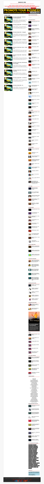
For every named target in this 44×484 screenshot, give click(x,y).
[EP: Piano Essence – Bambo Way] (29, 134)
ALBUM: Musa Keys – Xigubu (35, 46)
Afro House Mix (30, 447)
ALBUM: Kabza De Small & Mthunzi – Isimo (35, 106)
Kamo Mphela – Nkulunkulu (35, 170)
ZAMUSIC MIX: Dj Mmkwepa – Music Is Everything (35, 308)
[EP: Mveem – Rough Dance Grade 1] (29, 141)
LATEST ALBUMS (30, 110)
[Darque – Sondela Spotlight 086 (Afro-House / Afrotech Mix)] (29, 358)
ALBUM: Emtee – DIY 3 (34, 71)
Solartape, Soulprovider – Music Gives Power (19, 55)
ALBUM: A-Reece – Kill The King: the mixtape (36, 78)
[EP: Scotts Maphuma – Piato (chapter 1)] (29, 37)
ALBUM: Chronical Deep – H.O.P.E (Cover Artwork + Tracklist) (35, 188)
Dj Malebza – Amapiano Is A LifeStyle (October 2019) (35, 288)
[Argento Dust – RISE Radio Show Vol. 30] (29, 433)
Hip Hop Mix (30, 461)
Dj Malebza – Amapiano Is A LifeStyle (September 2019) (35, 295)
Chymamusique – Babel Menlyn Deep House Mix (35, 372)
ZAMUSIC (18, 25)
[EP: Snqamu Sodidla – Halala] (29, 120)
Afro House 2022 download (34, 399)
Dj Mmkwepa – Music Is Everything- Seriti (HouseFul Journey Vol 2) (35, 305)
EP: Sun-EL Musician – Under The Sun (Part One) (35, 40)
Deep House (30, 455)
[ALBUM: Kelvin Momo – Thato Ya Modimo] (29, 238)
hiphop (37, 460)
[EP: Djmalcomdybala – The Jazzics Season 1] (29, 130)
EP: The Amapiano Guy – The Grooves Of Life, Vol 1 (35, 25)
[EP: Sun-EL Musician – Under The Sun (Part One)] (29, 224)
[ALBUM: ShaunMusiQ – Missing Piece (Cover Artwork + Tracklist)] (29, 200)
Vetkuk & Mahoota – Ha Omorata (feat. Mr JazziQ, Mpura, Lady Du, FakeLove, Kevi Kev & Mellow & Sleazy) (35, 182)
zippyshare (30, 468)
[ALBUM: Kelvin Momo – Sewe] (29, 83)
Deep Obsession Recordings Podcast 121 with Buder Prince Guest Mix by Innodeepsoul (35, 413)
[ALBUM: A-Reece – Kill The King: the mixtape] (29, 79)
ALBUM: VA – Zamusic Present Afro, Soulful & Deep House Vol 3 (35, 247)
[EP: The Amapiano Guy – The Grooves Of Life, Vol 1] (29, 26)
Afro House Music (35, 447)
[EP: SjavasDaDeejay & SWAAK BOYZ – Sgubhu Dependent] (29, 51)
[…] (25, 28)
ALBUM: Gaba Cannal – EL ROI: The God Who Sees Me (35, 43)
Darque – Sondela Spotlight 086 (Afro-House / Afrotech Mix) (35, 357)
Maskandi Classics (31, 464)
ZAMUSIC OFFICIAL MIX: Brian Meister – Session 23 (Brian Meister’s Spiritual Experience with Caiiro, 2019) (35, 265)
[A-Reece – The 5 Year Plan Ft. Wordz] (29, 175)
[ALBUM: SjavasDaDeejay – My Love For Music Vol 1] (29, 86)
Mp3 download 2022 (34, 386)
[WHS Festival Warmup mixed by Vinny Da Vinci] (29, 406)
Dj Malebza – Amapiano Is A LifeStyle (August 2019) (35, 299)
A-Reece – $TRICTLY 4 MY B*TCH (36, 177)
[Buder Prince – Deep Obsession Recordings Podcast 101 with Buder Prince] (29, 429)
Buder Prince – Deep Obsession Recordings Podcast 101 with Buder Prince (35, 429)
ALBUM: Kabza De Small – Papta (36, 21)
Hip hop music (34, 461)
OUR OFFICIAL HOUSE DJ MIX (32, 258)
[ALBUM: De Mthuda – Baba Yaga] (29, 97)
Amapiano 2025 (30, 451)
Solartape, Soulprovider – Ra (18, 85)
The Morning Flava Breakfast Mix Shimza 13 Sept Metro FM (35, 409)
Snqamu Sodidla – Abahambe (35, 344)
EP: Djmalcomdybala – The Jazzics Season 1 (35, 129)
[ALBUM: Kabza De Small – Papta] (29, 210)
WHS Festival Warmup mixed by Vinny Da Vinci (36, 405)
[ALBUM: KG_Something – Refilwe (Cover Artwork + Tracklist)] (29, 196)
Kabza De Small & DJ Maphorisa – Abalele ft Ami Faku (35, 156)
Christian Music (35, 452)
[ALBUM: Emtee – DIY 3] (29, 72)
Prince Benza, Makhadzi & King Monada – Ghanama (35, 167)
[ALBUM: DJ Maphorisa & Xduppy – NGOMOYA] (29, 65)
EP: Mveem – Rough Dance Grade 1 (35, 140)
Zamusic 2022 (34, 378)
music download (34, 388)
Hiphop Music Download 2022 (34, 394)
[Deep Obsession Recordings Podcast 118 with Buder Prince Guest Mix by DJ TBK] (29, 421)
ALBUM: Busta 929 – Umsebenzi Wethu (35, 99)
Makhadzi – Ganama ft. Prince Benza (35, 164)
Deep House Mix (34, 455)
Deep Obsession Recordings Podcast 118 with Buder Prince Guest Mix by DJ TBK (35, 421)
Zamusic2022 (34, 379)
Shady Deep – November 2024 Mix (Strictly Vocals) (35, 365)
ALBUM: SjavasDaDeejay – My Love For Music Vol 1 (35, 85)
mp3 (38, 465)
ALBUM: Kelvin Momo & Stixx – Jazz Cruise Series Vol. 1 (35, 75)
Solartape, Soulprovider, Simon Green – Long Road (20, 70)
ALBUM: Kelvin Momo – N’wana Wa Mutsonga (35, 33)
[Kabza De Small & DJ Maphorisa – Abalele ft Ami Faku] (29, 157)
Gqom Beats (30, 460)
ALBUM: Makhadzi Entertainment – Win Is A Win (35, 57)
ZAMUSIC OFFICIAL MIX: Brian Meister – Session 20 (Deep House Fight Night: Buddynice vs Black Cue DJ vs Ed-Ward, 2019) (35, 278)
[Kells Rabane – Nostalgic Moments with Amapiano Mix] (29, 440)
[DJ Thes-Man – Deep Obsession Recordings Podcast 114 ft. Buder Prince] (29, 425)
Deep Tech (35, 456)
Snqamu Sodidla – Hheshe (35, 348)
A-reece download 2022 (34, 383)
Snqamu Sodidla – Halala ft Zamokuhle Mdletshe (35, 352)
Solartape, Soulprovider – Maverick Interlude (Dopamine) (19, 17)
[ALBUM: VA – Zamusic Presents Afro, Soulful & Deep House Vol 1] (29, 255)
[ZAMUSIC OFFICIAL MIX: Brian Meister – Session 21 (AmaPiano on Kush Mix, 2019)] (29, 274)
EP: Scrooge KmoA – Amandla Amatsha (35, 136)
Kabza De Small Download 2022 (34, 380)
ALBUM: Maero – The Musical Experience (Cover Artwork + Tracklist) (35, 204)
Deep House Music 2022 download (34, 401)
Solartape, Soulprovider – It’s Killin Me (20, 77)
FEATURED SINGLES (31, 147)
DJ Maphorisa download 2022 (34, 393)
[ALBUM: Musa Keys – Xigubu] (29, 231)
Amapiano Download (34, 382)
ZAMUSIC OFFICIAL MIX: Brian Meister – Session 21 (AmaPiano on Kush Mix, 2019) (36, 274)
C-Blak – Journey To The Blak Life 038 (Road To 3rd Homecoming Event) (35, 369)
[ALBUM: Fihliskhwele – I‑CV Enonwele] (29, 123)
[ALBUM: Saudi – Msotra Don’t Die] (29, 93)
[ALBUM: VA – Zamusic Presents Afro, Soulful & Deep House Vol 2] (29, 251)
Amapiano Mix (34, 451)
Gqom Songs (34, 460)
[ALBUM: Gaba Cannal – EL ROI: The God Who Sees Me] (29, 44)
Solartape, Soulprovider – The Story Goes (20, 24)
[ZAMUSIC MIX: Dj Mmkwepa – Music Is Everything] (29, 309)
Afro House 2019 (31, 446)
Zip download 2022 (34, 387)
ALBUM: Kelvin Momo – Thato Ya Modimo (36, 54)
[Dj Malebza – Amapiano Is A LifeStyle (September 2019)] (29, 296)
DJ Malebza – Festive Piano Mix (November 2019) (35, 285)
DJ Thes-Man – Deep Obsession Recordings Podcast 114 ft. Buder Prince (35, 425)
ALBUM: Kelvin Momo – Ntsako (35, 67)
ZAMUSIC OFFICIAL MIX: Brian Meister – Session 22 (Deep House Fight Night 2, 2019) (35, 270)
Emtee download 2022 (34, 389)
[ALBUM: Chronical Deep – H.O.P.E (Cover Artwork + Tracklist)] (29, 189)
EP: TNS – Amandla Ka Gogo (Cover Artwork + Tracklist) (35, 192)
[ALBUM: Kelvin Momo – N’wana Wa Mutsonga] (29, 217)
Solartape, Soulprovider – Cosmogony (19, 39)
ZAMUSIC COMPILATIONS (31, 244)
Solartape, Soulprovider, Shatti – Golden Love (20, 48)
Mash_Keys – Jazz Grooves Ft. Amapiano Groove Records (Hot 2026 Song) (36, 29)
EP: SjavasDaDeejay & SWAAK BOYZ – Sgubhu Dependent (35, 50)
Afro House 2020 (35, 446)
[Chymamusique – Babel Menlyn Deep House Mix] (29, 373)
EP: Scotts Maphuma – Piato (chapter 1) (35, 36)
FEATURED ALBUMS (31, 207)
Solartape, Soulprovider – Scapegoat (19, 32)
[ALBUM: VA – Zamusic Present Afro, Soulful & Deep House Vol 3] (29, 247)
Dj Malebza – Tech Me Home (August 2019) (35, 292)
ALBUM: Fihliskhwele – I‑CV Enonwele (35, 122)
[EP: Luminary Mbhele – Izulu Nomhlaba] (29, 116)
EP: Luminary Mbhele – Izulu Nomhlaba (35, 115)
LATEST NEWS (30, 186)
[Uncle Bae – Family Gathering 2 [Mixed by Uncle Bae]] (29, 437)
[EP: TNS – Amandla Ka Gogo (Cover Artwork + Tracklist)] (29, 193)
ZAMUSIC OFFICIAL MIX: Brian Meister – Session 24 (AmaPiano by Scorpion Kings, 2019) (36, 261)
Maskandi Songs (35, 465)
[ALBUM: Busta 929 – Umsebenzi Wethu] (29, 100)
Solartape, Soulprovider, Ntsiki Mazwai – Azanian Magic (20, 63)
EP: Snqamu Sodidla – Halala (35, 341)
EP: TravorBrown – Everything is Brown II (36, 126)
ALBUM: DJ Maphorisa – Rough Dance (35, 61)
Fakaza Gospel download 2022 (34, 396)
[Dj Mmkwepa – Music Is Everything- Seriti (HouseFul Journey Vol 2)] (29, 305)
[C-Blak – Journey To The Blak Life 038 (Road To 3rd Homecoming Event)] (29, 369)
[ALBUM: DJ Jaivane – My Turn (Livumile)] (29, 104)
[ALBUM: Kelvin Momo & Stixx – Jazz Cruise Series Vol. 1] (29, 76)
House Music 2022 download (34, 400)
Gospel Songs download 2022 (34, 395)
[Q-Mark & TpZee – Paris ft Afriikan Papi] (29, 153)
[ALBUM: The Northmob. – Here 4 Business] (29, 113)
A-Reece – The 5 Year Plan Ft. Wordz (35, 174)
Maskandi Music (31, 465)
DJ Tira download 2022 (34, 390)
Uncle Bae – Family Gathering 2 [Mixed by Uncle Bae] (35, 436)
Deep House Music (31, 456)
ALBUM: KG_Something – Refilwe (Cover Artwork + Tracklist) (36, 195)
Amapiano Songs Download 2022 (34, 381)
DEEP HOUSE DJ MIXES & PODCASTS (33, 403)
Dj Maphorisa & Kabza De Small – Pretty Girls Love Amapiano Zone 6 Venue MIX (35, 160)
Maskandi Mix (35, 464)
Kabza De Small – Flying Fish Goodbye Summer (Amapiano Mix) (35, 361)
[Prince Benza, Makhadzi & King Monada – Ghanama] (29, 168)
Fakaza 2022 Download (34, 392)
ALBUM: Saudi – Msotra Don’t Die (35, 92)
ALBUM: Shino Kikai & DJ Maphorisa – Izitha (35, 89)
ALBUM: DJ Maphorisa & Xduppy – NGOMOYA (35, 64)
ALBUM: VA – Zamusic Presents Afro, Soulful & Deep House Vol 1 (35, 255)
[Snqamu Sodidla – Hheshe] (29, 349)
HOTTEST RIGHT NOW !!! (31, 19)
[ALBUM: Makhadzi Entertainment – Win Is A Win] (29, 58)
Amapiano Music (31, 452)
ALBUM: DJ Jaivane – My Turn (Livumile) (35, 103)
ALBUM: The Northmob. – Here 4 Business (36, 112)
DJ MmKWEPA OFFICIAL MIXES (32, 302)
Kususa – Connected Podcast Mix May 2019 (35, 416)
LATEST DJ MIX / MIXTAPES (32, 355)
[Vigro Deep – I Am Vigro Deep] (29, 150)
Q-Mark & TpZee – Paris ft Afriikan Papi (35, 152)
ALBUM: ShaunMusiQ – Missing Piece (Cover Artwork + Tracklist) (35, 200)
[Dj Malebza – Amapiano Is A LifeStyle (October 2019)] (29, 289)
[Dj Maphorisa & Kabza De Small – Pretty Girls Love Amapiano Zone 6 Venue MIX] (29, 160)
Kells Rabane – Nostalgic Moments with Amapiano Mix (35, 439)
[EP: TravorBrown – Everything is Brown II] (29, 127)
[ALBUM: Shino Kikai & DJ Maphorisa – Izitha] (29, 90)
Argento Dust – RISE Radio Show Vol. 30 (36, 432)
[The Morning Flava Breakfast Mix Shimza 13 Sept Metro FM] (29, 410)
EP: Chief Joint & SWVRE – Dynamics (35, 143)
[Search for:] (34, 17)
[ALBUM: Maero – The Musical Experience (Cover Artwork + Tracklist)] (29, 204)
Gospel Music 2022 (34, 397)
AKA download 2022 (34, 385)
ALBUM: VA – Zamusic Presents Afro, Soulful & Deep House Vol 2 (35, 251)
